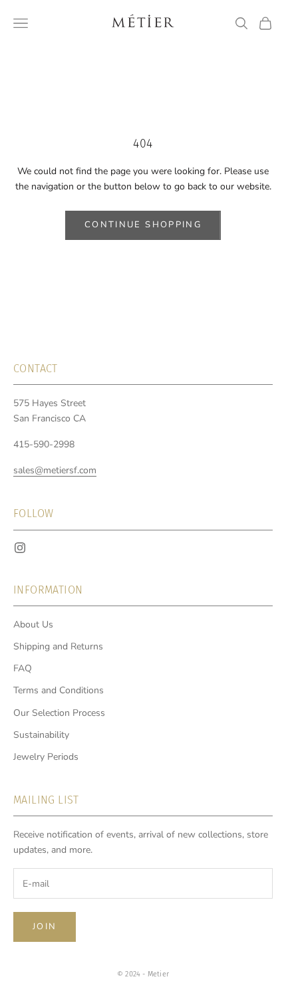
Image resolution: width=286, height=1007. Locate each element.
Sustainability (41, 734)
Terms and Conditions (58, 690)
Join (45, 927)
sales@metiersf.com (54, 470)
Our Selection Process (59, 713)
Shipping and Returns (58, 646)
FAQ (22, 668)
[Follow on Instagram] (20, 547)
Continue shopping (143, 225)
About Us (33, 624)
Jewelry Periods (45, 756)
